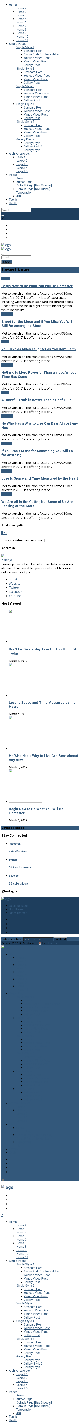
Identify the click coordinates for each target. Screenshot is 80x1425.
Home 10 (22, 36)
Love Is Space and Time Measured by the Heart (39, 478)
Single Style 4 (25, 104)
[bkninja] (2, 556)
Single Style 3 (25, 86)
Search (20, 178)
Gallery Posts (25, 139)
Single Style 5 (25, 121)
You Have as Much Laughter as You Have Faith (38, 349)
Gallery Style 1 (33, 143)
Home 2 (21, 8)
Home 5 (21, 19)
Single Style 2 (25, 68)
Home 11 (22, 40)
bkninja (6, 560)
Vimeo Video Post (36, 61)
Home (13, 5)
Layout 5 (22, 171)
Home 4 (21, 15)
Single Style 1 (25, 47)
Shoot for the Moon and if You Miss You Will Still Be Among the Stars (36, 324)
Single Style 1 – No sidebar (42, 54)
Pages (13, 175)
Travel (5, 341)
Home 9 (21, 33)
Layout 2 (22, 160)
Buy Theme (16, 909)
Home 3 (21, 12)
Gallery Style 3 (33, 150)
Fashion (14, 199)
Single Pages (17, 43)
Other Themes (18, 913)
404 (18, 196)
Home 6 (21, 22)
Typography (23, 192)
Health (13, 203)
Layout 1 (22, 157)
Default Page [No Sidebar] (33, 189)
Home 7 (21, 26)
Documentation (18, 906)
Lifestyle (7, 314)
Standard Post (33, 51)
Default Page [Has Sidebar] (34, 185)
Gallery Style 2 (33, 146)
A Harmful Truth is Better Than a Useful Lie (36, 400)
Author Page (24, 182)
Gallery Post (32, 65)
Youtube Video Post (37, 58)
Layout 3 (22, 164)
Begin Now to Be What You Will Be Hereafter (37, 286)
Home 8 (21, 29)
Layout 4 (22, 168)
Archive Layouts (19, 153)
